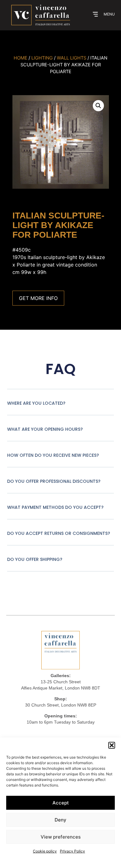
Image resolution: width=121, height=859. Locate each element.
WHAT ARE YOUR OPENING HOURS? (45, 429)
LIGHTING (42, 58)
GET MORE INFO (38, 298)
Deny (60, 820)
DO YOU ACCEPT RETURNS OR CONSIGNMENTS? (58, 533)
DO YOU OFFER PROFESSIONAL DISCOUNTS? (54, 481)
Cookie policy (45, 851)
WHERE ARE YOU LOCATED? (36, 403)
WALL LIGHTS (71, 58)
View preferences (61, 837)
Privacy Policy (72, 851)
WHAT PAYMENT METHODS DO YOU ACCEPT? (55, 507)
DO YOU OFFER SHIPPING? (34, 559)
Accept (60, 803)
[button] (112, 745)
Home (20, 58)
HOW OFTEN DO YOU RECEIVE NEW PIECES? (53, 455)
